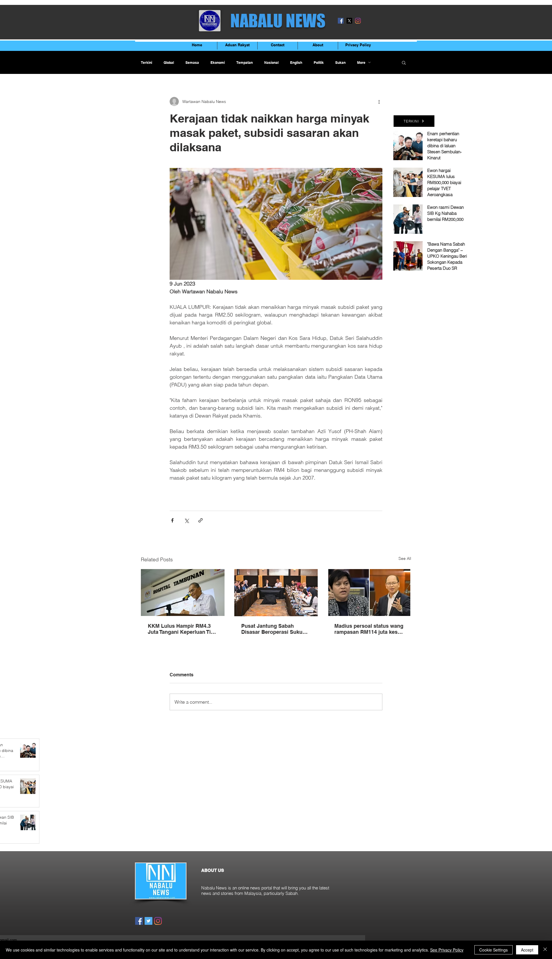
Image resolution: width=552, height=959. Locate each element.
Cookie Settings (493, 950)
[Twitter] (148, 921)
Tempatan (244, 62)
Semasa (192, 62)
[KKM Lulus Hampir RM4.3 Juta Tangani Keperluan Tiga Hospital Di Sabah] (183, 592)
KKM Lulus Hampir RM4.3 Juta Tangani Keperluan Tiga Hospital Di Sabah (182, 629)
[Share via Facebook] (172, 520)
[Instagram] (358, 21)
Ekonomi (217, 62)
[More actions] (378, 101)
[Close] (545, 949)
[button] (404, 62)
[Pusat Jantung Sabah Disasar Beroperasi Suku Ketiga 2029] (276, 592)
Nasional (271, 62)
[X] (349, 21)
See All (404, 558)
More (361, 62)
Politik (319, 62)
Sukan (340, 62)
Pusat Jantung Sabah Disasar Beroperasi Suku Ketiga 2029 (271, 629)
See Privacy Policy (446, 950)
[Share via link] (200, 520)
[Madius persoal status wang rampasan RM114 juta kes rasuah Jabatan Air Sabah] (369, 592)
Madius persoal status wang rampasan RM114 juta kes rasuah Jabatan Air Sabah (368, 629)
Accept (527, 950)
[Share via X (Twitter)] (186, 520)
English (296, 62)
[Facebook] (341, 21)
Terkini (146, 62)
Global (169, 62)
